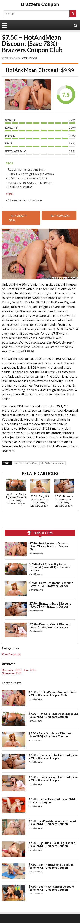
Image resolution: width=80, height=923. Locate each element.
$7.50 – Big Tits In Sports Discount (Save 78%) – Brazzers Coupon (51, 866)
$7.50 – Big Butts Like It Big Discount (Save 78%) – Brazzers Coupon (53, 844)
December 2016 (11, 670)
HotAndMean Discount (52, 463)
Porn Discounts (29, 57)
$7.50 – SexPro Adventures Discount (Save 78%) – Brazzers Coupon (52, 822)
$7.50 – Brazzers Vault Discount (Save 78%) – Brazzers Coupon (50, 625)
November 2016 (11, 673)
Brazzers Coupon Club (25, 463)
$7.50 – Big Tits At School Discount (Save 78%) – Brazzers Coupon (51, 888)
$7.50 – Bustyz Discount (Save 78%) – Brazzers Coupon (53, 800)
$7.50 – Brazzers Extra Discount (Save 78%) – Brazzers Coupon (64, 501)
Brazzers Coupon (40, 4)
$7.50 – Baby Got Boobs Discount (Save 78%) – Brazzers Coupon (40, 501)
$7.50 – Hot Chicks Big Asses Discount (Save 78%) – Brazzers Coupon (16, 499)
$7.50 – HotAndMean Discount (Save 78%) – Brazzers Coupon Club (49, 546)
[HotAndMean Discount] (28, 94)
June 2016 (29, 670)
